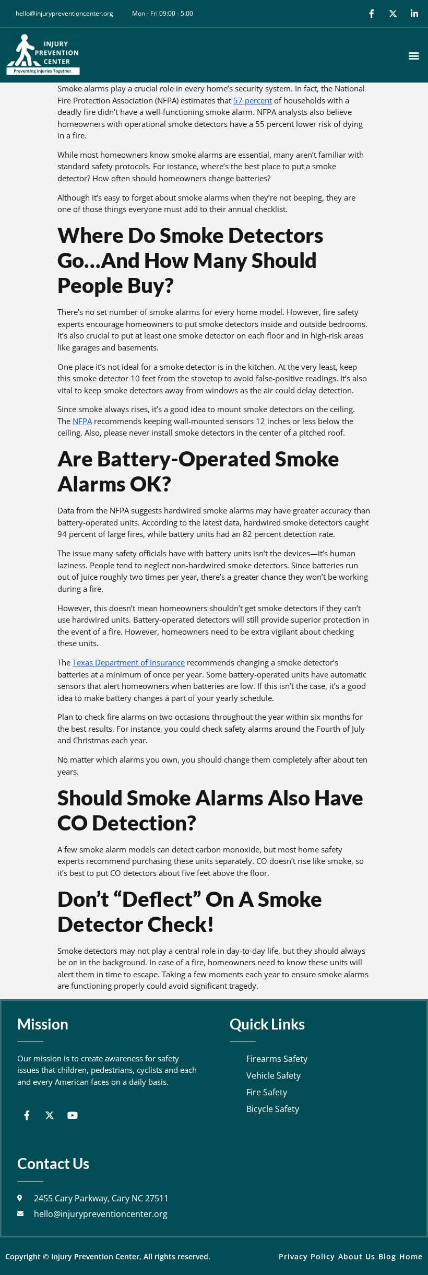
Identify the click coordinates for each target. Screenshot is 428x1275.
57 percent (252, 100)
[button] (414, 55)
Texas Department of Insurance (129, 662)
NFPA (82, 421)
